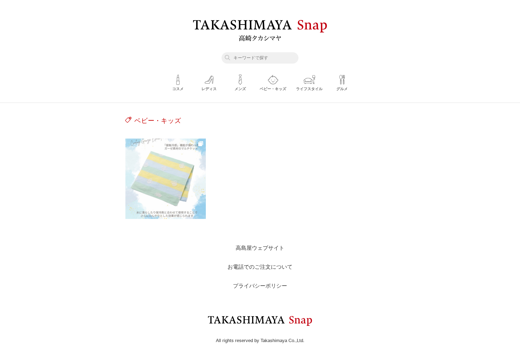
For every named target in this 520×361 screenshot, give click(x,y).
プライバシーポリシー (260, 286)
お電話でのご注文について (259, 267)
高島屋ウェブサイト (260, 248)
